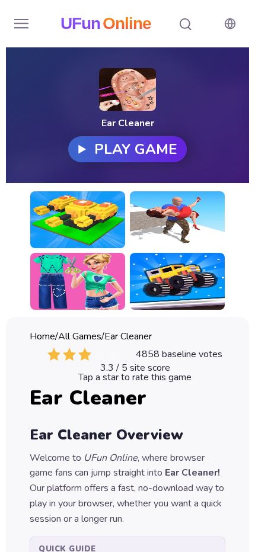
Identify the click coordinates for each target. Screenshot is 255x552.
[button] (21, 24)
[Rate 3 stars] (84, 354)
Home (42, 336)
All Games (79, 336)
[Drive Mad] (177, 281)
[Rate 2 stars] (69, 354)
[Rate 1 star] (53, 354)
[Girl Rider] (177, 219)
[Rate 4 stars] (100, 354)
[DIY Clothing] (77, 281)
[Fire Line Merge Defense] (77, 219)
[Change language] (230, 23)
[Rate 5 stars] (115, 354)
